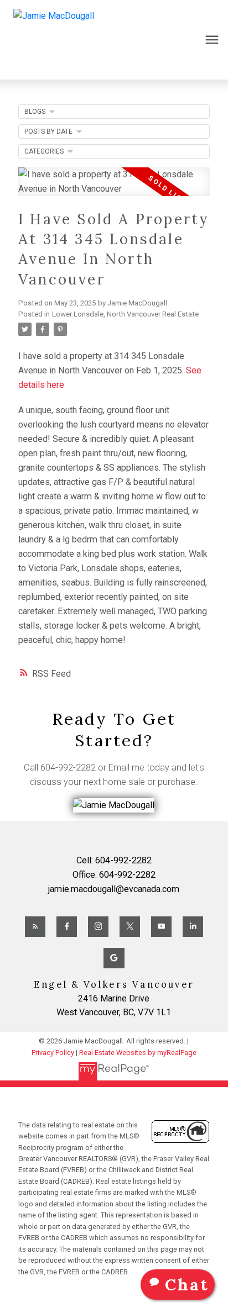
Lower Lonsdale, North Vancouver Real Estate (125, 314)
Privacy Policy (53, 1052)
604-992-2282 (68, 767)
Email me (126, 767)
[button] (35, 926)
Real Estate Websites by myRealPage (137, 1052)
